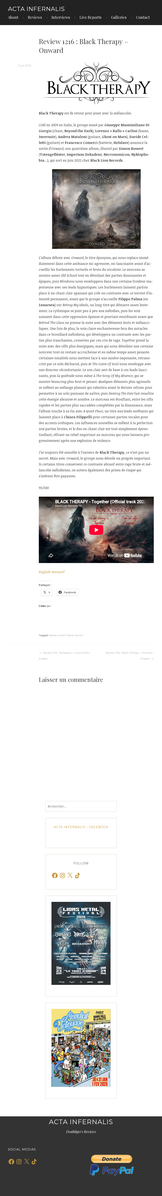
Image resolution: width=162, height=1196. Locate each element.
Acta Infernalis (36, 8)
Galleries (119, 17)
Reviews (35, 17)
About (13, 17)
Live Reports (90, 17)
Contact (143, 17)
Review (78, 635)
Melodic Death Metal (61, 635)
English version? (52, 572)
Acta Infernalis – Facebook (81, 827)
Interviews (60, 17)
